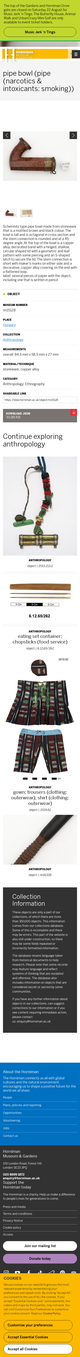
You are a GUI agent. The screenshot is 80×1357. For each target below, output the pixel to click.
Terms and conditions (17, 1214)
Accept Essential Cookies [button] (28, 1337)
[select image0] (11, 213)
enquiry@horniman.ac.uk (34, 1021)
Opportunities (12, 1113)
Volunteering (11, 1120)
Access (8, 1234)
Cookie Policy (51, 1313)
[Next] (73, 135)
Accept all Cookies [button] (22, 1349)
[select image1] (26, 213)
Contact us (10, 1136)
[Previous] (6, 135)
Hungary (9, 325)
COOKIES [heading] (12, 1278)
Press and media (14, 1207)
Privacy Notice (13, 1221)
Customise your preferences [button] (30, 1325)
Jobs (6, 1128)
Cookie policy (12, 1228)
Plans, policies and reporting (22, 1105)
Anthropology (13, 340)
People (7, 1097)
